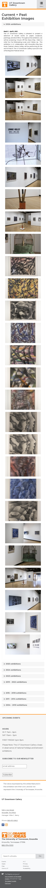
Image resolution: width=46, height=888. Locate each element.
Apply (3, 864)
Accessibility (26, 868)
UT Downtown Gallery (17, 4)
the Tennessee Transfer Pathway (13, 881)
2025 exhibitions (13, 664)
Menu (43, 4)
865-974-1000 (7, 845)
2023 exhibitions (13, 676)
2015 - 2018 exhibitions (15, 693)
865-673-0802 (12, 820)
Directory (26, 866)
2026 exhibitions (13, 24)
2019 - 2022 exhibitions (16, 682)
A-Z (24, 861)
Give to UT (5, 868)
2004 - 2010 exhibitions (16, 705)
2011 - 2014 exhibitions (15, 699)
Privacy (25, 864)
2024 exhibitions (13, 670)
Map (3, 866)
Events (4, 861)
